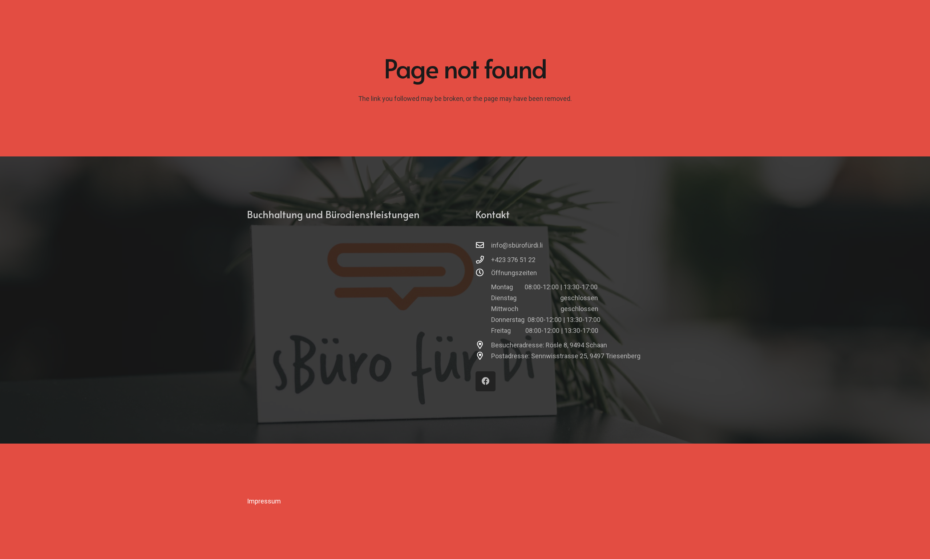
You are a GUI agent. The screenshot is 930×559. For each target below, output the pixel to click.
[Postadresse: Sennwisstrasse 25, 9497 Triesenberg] (483, 356)
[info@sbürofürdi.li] (483, 245)
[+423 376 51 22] (483, 260)
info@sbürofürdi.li (517, 245)
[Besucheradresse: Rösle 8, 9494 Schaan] (483, 345)
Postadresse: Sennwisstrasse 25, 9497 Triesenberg (565, 356)
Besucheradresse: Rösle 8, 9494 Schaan (549, 345)
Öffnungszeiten (514, 273)
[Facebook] (486, 381)
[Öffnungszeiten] (483, 273)
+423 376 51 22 (513, 260)
